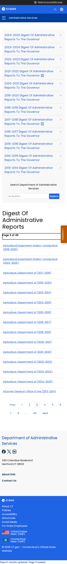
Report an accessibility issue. (50, 2)
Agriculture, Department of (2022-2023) (27, 362)
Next (45, 413)
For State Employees (14, 526)
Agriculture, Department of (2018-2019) (27, 332)
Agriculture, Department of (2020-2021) (27, 342)
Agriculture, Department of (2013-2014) (27, 292)
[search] (55, 9)
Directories (8, 518)
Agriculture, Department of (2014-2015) (27, 302)
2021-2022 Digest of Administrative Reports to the (29, 73)
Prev (12, 405)
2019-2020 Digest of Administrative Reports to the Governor (29, 97)
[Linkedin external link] (14, 451)
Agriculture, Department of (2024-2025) (28, 381)
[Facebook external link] (4, 451)
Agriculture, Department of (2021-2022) (27, 352)
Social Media (9, 522)
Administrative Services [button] (18, 18)
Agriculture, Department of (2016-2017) (27, 322)
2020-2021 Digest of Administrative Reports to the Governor (29, 85)
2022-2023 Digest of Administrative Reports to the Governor (29, 61)
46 (34, 413)
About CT (7, 506)
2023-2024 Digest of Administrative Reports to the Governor (29, 49)
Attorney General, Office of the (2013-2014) (29, 391)
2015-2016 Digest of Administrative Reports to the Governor (29, 146)
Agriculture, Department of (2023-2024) (28, 371)
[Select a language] (62, 9)
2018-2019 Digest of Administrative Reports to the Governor (28, 110)
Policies (6, 510)
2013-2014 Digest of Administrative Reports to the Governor (29, 170)
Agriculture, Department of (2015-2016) (27, 312)
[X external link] (9, 451)
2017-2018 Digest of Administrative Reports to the (28, 122)
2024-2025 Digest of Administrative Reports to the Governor (30, 37)
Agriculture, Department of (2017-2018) (27, 273)
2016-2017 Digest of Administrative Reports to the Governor (28, 134)
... (26, 413)
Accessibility (9, 514)
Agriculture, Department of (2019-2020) (27, 282)
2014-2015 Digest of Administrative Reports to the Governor (29, 158)
